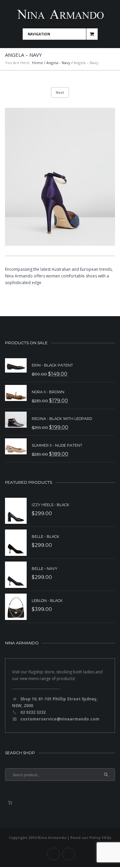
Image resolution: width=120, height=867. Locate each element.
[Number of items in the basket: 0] (10, 803)
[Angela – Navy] (60, 177)
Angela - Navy (58, 62)
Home (37, 62)
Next (60, 92)
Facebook (53, 854)
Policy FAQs (100, 837)
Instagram (68, 854)
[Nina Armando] (60, 14)
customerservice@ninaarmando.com (59, 719)
